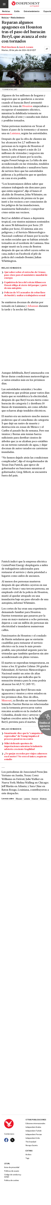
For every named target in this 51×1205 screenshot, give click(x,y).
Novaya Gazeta (32, 1146)
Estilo (17, 11)
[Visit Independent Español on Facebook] (6, 1140)
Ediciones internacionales (35, 1124)
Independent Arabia (33, 1127)
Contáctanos (9, 1134)
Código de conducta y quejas (12, 1176)
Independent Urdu (33, 1138)
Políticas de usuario (11, 1171)
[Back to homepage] (15, 1123)
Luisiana (15, 133)
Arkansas (32, 306)
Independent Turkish (33, 1131)
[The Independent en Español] (25, 4)
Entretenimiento (31, 11)
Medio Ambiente (18, 18)
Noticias (6, 11)
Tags (27, 1158)
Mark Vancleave (9, 47)
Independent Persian (34, 1135)
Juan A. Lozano (26, 47)
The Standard (31, 1142)
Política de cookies (11, 1181)
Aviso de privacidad (11, 1167)
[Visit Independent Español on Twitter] (12, 1140)
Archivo (28, 1155)
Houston (27, 106)
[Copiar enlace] (46, 48)
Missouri (7, 701)
